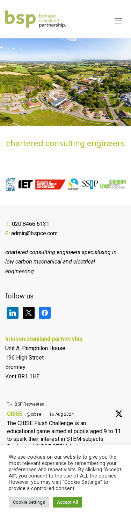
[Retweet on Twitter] (9, 403)
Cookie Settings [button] (29, 502)
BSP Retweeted (29, 404)
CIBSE (14, 413)
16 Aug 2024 (61, 414)
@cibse (34, 414)
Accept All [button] (67, 502)
